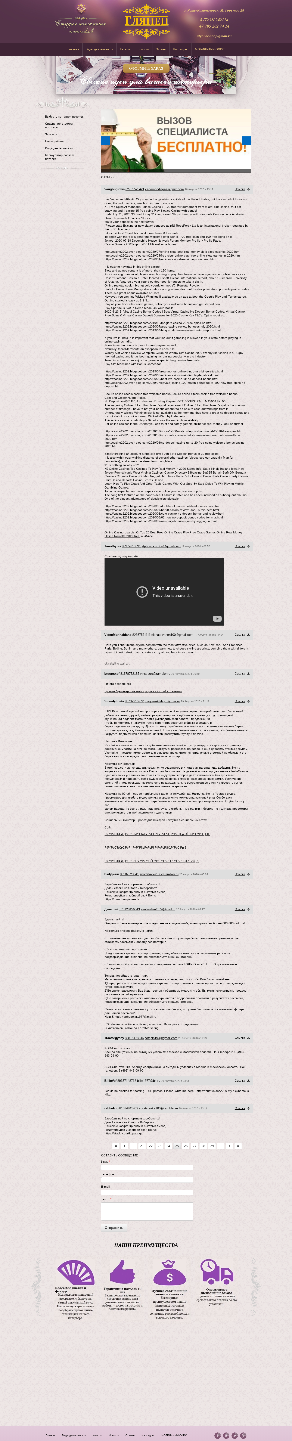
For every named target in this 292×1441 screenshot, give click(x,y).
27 (194, 1146)
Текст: (106, 1199)
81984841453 (128, 1108)
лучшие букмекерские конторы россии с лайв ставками (143, 691)
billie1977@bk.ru (148, 1080)
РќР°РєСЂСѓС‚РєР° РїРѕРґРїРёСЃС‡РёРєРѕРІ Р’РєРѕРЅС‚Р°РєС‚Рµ (152, 861)
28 (203, 1146)
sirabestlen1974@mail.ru (158, 909)
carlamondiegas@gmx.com (164, 189)
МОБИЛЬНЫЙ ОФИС (209, 49)
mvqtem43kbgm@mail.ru (162, 701)
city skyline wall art (117, 663)
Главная (73, 49)
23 (159, 1146)
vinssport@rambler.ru (155, 673)
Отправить (114, 1228)
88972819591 (131, 546)
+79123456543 (129, 909)
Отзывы (161, 49)
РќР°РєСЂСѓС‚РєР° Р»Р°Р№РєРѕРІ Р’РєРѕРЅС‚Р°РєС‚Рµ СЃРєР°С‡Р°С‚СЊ (157, 834)
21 (142, 1146)
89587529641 (129, 874)
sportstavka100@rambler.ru (159, 874)
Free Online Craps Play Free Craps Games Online (191, 532)
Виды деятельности (99, 49)
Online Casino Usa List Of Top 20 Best (130, 532)
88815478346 (134, 1038)
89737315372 (134, 701)
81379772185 (129, 673)
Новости (143, 49)
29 (212, 1146)
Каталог (125, 49)
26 (186, 1146)
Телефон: (108, 1174)
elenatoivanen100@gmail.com (172, 634)
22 (151, 1146)
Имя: (105, 1161)
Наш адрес (180, 49)
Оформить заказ (146, 68)
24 (168, 1146)
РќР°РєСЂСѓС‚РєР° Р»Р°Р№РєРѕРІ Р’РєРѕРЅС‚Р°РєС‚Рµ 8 (145, 847)
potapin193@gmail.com (161, 1038)
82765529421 (134, 189)
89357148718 (126, 1080)
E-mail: (106, 1186)
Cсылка (240, 189)
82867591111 (141, 634)
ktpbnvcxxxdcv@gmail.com (161, 546)
